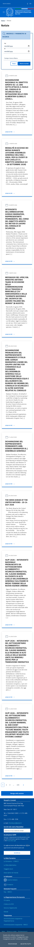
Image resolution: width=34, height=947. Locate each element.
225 (18, 785)
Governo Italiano (6, 3)
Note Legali (13, 841)
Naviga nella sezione (17, 793)
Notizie (6, 911)
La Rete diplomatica (10, 865)
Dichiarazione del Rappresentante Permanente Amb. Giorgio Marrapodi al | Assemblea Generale (16, 446)
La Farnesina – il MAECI (11, 861)
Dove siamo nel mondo (11, 873)
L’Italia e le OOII (9, 904)
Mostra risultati (24, 64)
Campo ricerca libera (11, 58)
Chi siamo (7, 900)
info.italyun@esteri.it (15, 823)
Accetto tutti (26, 944)
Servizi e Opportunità (10, 908)
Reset (14, 64)
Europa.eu (10, 884)
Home (3, 20)
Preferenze (12, 944)
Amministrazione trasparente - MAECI (16, 924)
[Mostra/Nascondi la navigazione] (4, 12)
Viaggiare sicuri (8, 869)
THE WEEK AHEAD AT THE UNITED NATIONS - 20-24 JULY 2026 (16, 502)
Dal (5, 43)
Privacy (8, 841)
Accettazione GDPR (10, 835)
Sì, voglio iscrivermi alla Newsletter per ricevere (17, 845)
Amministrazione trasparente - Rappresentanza (13, 919)
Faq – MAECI (8, 892)
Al (4, 49)
